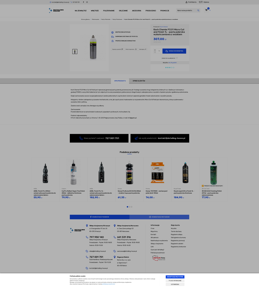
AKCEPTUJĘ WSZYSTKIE (175, 277)
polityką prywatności (108, 284)
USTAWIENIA (175, 284)
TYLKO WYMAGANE (175, 280)
